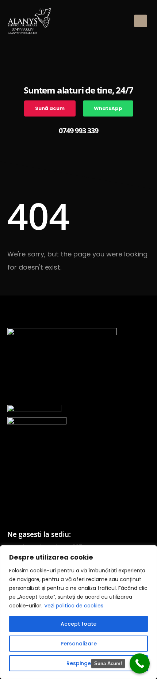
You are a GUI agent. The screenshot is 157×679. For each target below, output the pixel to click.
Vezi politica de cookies (73, 605)
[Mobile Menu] (140, 21)
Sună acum (50, 108)
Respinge (78, 663)
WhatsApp (108, 108)
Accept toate (78, 623)
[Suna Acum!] (140, 663)
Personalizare (79, 643)
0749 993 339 (78, 131)
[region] (78, 612)
